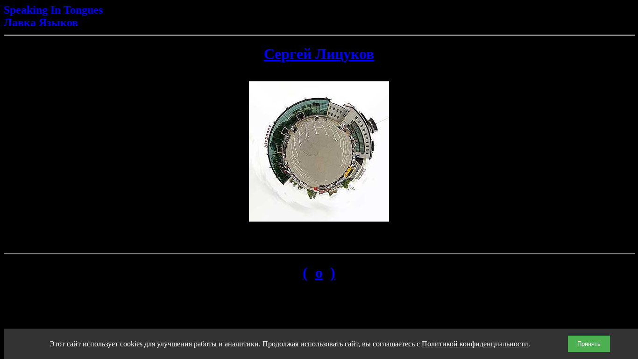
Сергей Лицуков (319, 53)
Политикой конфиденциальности (475, 344)
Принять (589, 343)
